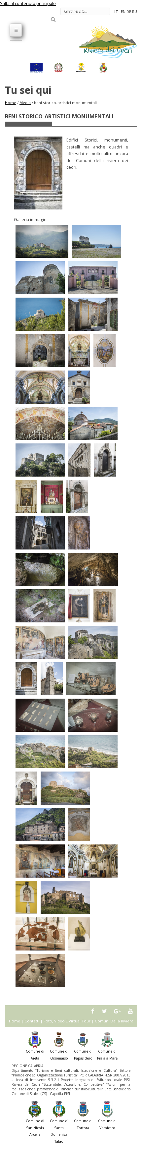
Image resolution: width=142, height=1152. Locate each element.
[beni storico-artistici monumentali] (42, 241)
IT (116, 11)
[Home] (104, 41)
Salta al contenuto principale (28, 3)
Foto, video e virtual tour (67, 1020)
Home (10, 102)
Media (25, 102)
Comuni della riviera (114, 1020)
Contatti (31, 1020)
